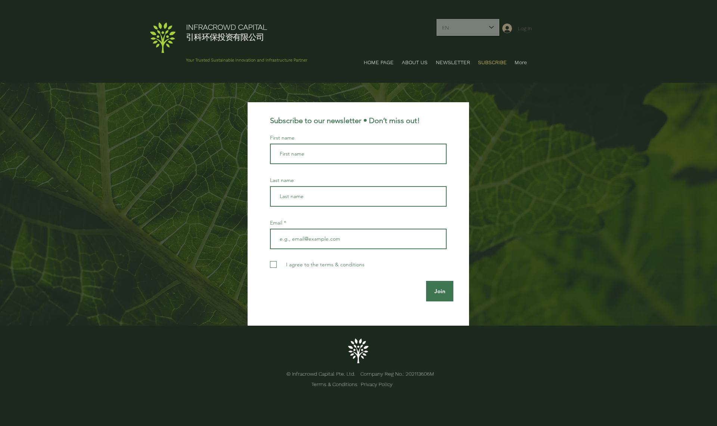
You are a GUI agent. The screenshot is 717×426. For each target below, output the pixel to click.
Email (277, 222)
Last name (282, 180)
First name (282, 137)
